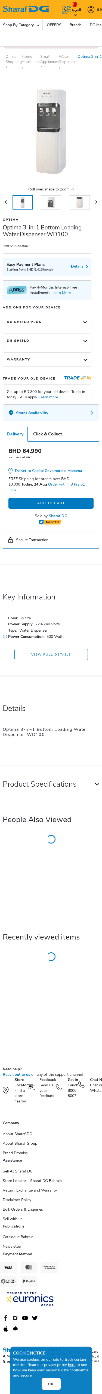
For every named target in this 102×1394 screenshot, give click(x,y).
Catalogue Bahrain (18, 1237)
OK (51, 1384)
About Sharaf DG (17, 1134)
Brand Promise (15, 1153)
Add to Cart (51, 503)
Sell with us (13, 1219)
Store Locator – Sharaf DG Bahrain (32, 1180)
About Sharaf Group (20, 1143)
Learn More (61, 292)
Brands (76, 25)
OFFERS (54, 25)
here (71, 1364)
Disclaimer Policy (17, 1199)
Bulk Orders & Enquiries (23, 1209)
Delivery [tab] (15, 434)
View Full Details (51, 654)
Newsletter (12, 1246)
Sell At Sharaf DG (18, 1171)
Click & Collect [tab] (47, 434)
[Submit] (65, 10)
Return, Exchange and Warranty (30, 1190)
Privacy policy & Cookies (93, 1356)
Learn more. (49, 397)
